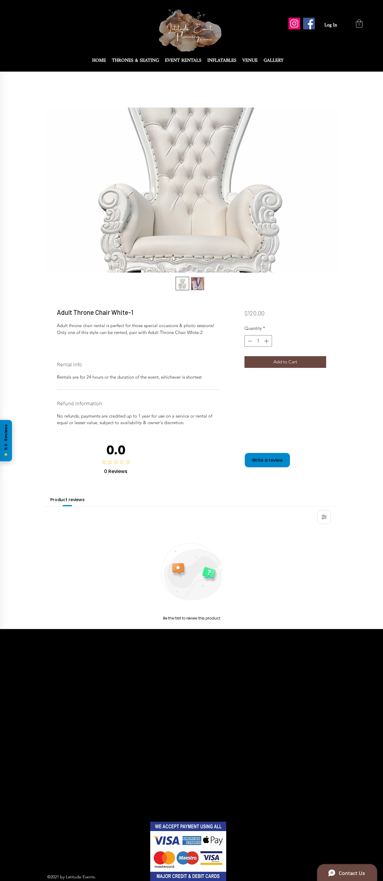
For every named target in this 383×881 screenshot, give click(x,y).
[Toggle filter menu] (324, 517)
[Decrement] (249, 341)
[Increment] (267, 341)
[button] (359, 23)
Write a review (267, 460)
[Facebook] (309, 23)
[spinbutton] (258, 341)
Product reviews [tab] (67, 500)
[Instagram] (294, 23)
